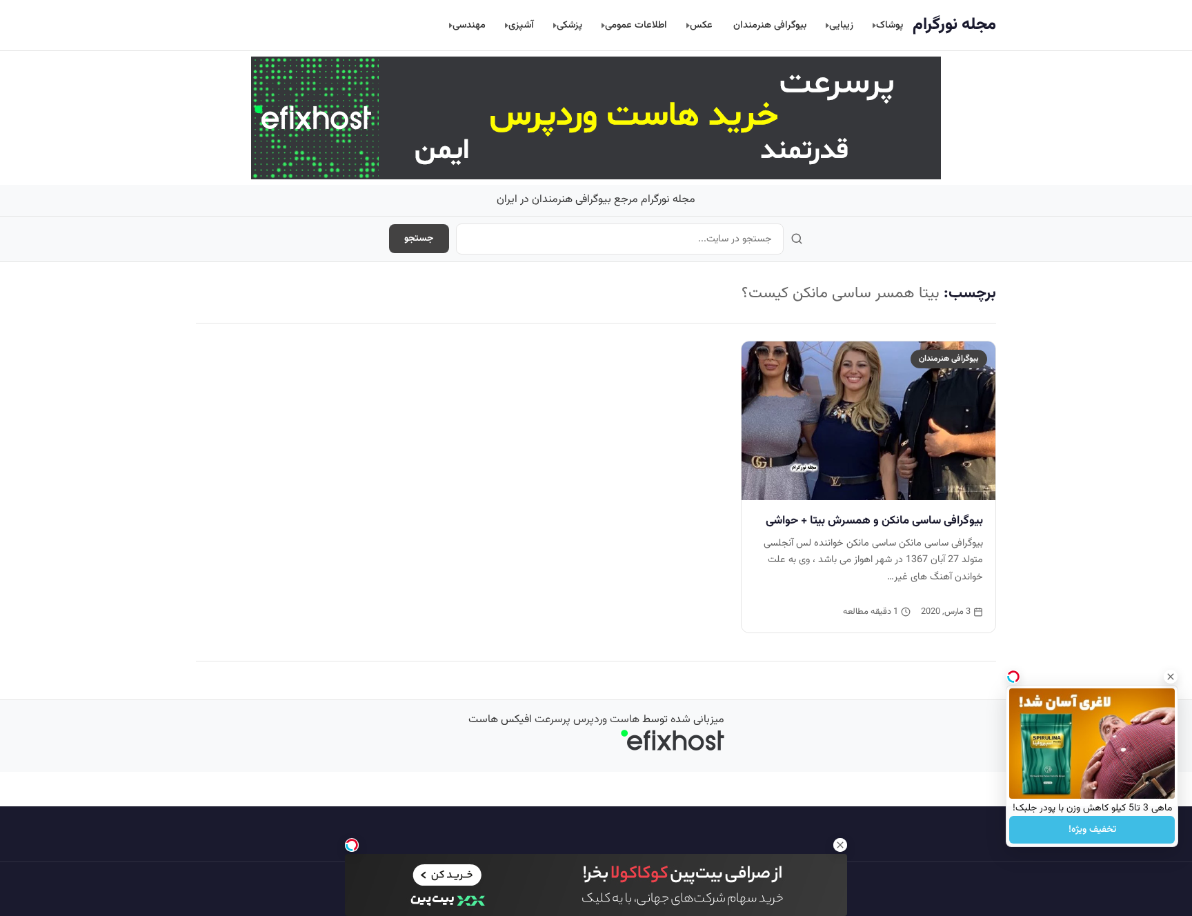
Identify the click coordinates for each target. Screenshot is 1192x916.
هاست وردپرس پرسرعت (587, 719)
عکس (701, 25)
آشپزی (521, 25)
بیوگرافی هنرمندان (769, 25)
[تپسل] (352, 845)
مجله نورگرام (954, 25)
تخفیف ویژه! (1092, 829)
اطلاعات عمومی (636, 25)
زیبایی (841, 25)
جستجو (419, 238)
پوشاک (889, 25)
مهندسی (469, 25)
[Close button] (1171, 677)
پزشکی (569, 25)
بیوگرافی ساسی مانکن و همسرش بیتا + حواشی (874, 521)
